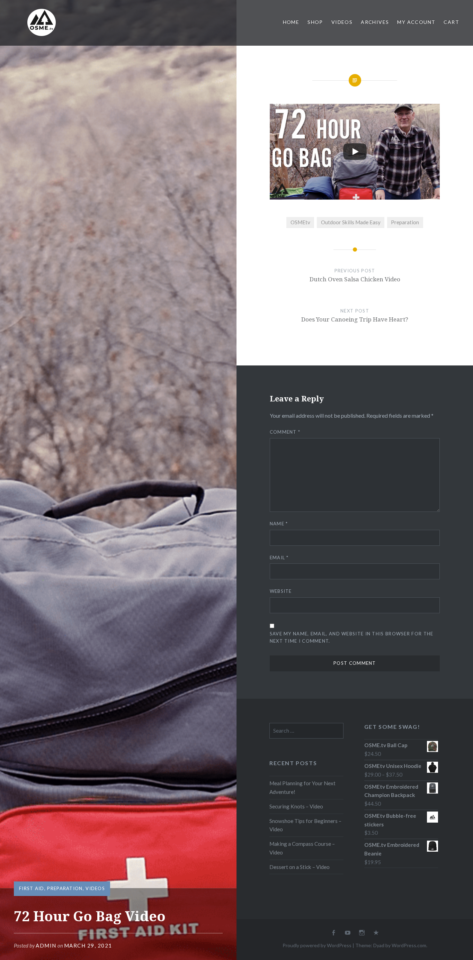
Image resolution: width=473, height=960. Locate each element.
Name (279, 523)
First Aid (31, 888)
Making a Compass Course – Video (302, 848)
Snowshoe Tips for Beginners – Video (305, 825)
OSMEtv (300, 222)
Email (279, 557)
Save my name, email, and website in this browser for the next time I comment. (352, 637)
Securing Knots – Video (296, 806)
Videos (341, 22)
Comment (285, 432)
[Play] (355, 151)
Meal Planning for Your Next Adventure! (302, 787)
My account (416, 22)
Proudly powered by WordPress (317, 945)
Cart (451, 22)
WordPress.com (409, 945)
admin (46, 945)
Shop (315, 22)
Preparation (64, 888)
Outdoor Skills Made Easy (351, 222)
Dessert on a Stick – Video (299, 867)
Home (291, 22)
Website (281, 591)
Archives (375, 22)
